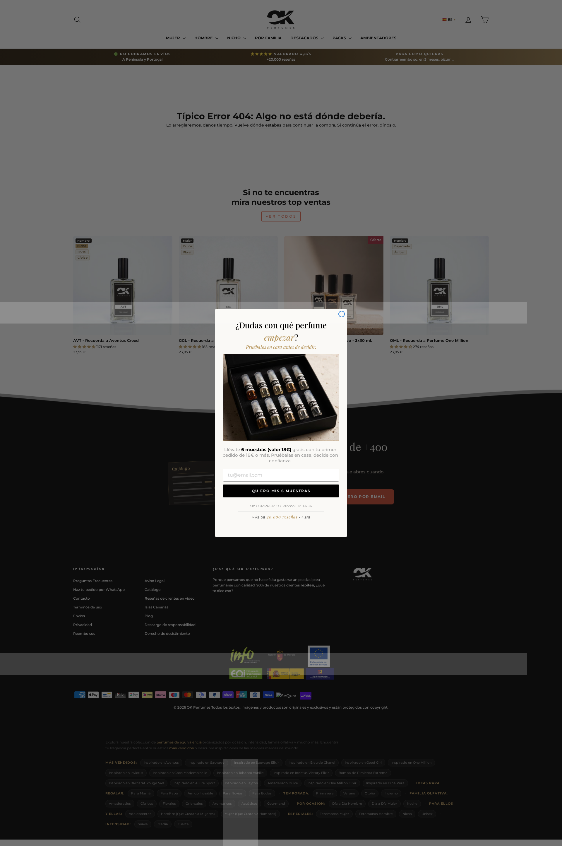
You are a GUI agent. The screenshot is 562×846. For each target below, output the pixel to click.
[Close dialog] (342, 314)
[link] (281, 397)
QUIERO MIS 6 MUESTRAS (281, 491)
